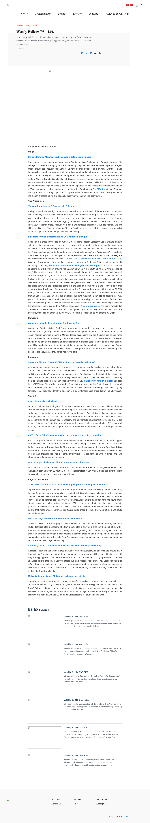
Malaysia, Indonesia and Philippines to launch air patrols (56, 576)
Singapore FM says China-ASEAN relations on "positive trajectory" (61, 362)
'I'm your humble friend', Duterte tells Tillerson (51, 206)
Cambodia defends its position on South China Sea (53, 323)
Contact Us (56, 804)
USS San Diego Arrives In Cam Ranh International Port (55, 518)
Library (77, 13)
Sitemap (77, 799)
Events (61, 13)
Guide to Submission (117, 13)
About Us (56, 799)
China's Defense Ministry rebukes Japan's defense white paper (59, 157)
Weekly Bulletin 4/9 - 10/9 (76, 616)
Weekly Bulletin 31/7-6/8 (75, 728)
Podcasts (93, 13)
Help (76, 804)
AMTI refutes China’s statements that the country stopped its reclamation (64, 435)
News (24, 13)
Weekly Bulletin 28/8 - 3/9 (76, 644)
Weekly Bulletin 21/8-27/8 (76, 672)
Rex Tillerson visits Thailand (42, 401)
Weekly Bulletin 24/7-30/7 (76, 755)
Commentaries (42, 13)
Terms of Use (101, 799)
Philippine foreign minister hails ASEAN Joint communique (57, 237)
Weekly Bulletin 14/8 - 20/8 (76, 700)
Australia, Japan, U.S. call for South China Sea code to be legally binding (64, 545)
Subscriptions (102, 804)
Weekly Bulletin (31, 25)
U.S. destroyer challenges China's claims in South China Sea (58, 462)
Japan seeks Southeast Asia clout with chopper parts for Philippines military (66, 484)
